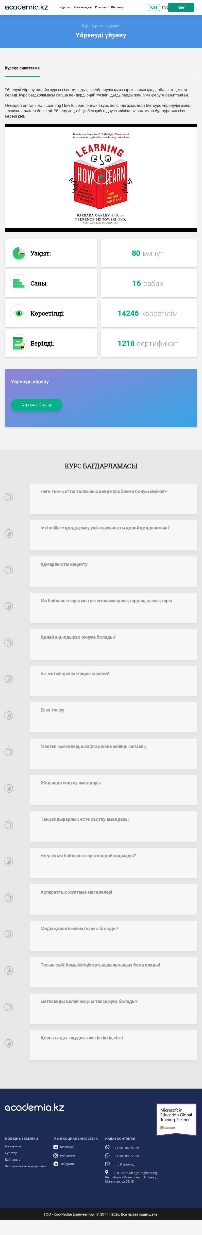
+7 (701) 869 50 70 (126, 1147)
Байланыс (12, 1159)
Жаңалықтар (83, 7)
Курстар (65, 7)
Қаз (154, 7)
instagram (67, 1155)
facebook (67, 1147)
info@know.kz (124, 1164)
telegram (67, 1163)
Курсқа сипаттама (22, 68)
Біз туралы (13, 1146)
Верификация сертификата (25, 1166)
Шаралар (117, 7)
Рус (165, 7)
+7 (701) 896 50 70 (126, 1156)
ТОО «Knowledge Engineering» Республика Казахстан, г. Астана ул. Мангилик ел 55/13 (132, 1177)
